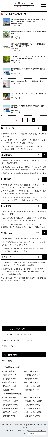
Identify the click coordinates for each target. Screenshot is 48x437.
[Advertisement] (20, 306)
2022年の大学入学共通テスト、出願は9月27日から (28, 81)
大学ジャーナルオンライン (27, 430)
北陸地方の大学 (31, 379)
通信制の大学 (8, 390)
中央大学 (15, 36)
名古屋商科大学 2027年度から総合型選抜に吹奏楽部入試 (24, 238)
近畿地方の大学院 (10, 409)
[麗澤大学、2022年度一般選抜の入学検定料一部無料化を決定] (6, 109)
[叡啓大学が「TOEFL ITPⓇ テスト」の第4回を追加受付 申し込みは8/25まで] (6, 47)
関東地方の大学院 (10, 401)
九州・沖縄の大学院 (33, 412)
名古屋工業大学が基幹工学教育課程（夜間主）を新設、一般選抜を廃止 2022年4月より (28, 20)
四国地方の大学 (9, 386)
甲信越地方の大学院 (33, 401)
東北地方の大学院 (32, 397)
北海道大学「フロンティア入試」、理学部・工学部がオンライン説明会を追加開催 (28, 57)
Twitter (16, 425)
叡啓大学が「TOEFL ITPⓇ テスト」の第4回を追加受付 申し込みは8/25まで (28, 45)
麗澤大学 (15, 110)
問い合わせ (31, 425)
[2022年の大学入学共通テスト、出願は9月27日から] (6, 84)
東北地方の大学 (31, 371)
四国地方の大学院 (10, 412)
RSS (11, 425)
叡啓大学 (15, 48)
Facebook (22, 425)
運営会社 (5, 425)
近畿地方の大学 (9, 382)
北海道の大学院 (9, 397)
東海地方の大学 (9, 379)
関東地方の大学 (9, 375)
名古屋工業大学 (18, 23)
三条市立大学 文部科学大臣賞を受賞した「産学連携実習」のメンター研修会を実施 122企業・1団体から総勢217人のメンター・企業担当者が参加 (23, 271)
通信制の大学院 (9, 416)
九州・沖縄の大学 (32, 386)
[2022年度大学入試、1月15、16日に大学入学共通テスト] (6, 97)
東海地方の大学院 (10, 405)
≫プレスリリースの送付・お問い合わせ (17, 340)
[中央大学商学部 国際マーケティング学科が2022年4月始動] (6, 35)
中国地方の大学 (31, 382)
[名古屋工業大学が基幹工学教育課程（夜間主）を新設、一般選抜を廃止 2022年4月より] (6, 22)
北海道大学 (16, 61)
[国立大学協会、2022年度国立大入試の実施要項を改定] (6, 72)
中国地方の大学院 (32, 409)
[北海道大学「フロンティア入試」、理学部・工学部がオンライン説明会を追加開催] (6, 60)
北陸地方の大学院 (32, 405)
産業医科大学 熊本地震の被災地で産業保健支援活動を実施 (24, 173)
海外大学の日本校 (32, 390)
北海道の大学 (8, 371)
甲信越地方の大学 (32, 375)
